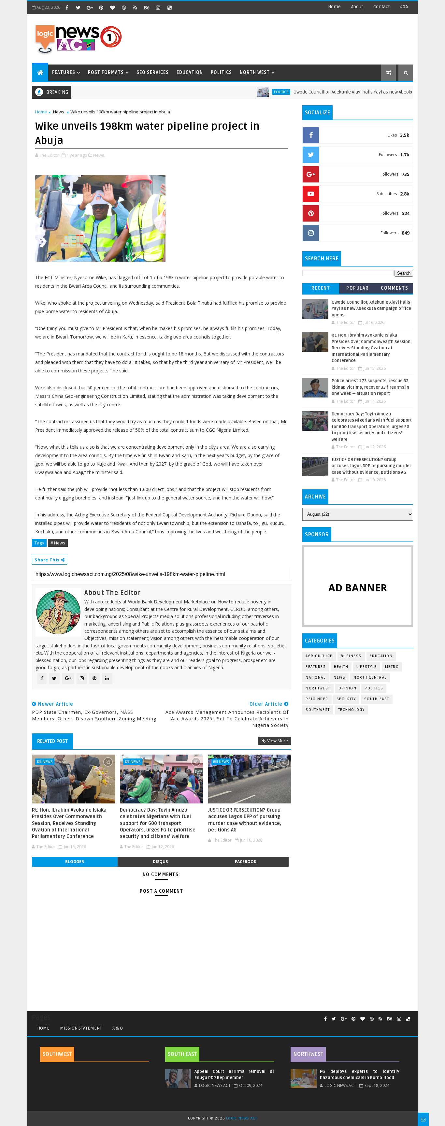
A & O (117, 1028)
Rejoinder (317, 699)
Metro (392, 666)
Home (334, 6)
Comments (394, 288)
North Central (370, 677)
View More (277, 740)
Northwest (318, 688)
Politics (221, 72)
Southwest (318, 709)
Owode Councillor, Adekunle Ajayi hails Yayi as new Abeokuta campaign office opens (371, 309)
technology (351, 709)
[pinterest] (101, 7)
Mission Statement (81, 1028)
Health (341, 666)
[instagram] (158, 7)
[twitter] (78, 7)
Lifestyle (366, 666)
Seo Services (152, 72)
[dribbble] (124, 7)
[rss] (135, 7)
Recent (320, 288)
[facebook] (67, 7)
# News (57, 543)
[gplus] (89, 7)
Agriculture (319, 656)
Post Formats (106, 72)
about (357, 6)
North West (255, 72)
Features (63, 72)
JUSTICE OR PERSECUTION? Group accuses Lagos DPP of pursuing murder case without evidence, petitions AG (244, 820)
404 (404, 6)
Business (351, 656)
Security (346, 699)
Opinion (347, 688)
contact (381, 6)
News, (99, 155)
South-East (376, 699)
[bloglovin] (112, 7)
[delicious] (169, 7)
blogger (74, 861)
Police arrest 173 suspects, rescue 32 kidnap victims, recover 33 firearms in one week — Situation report (370, 387)
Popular (357, 288)
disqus (160, 861)
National (315, 677)
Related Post (52, 741)
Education (190, 72)
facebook (245, 861)
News (58, 112)
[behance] (146, 7)
